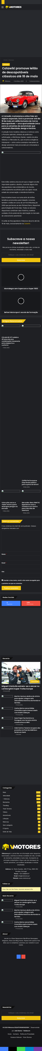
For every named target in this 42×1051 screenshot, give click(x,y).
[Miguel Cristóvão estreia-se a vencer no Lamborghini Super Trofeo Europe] (7, 903)
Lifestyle (11, 60)
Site (3, 571)
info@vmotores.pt (24, 876)
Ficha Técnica (27, 1037)
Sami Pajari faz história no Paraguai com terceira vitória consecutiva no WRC (25, 720)
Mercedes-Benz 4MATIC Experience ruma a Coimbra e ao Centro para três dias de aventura (31, 506)
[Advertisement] (21, 33)
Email (4, 563)
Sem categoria (7, 825)
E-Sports (6, 828)
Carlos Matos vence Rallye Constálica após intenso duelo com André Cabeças (26, 710)
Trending (6, 805)
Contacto (16, 1034)
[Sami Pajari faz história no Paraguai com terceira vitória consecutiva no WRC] (7, 721)
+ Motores (6, 799)
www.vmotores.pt (24, 878)
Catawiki (27, 224)
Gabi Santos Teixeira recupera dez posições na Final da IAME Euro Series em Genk (27, 730)
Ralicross (6, 822)
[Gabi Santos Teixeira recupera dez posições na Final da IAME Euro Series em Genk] (7, 731)
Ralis (4, 792)
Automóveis (7, 815)
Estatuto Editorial (16, 1037)
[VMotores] (13, 7)
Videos (5, 812)
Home (5, 60)
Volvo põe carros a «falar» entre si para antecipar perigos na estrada (10, 505)
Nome (4, 554)
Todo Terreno (7, 809)
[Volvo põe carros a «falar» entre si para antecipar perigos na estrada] (11, 495)
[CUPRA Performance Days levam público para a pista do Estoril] (31, 402)
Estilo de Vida (7, 832)
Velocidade (6, 795)
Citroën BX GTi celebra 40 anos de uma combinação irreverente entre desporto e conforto (11, 341)
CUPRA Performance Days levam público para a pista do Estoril (30, 482)
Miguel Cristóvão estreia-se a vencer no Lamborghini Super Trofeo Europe (20, 687)
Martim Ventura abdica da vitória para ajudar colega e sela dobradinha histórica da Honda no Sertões (27, 699)
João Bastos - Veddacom (22, 1031)
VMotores (7, 81)
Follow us (6, 884)
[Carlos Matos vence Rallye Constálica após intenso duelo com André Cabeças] (7, 711)
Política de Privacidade (27, 1034)
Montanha (6, 802)
